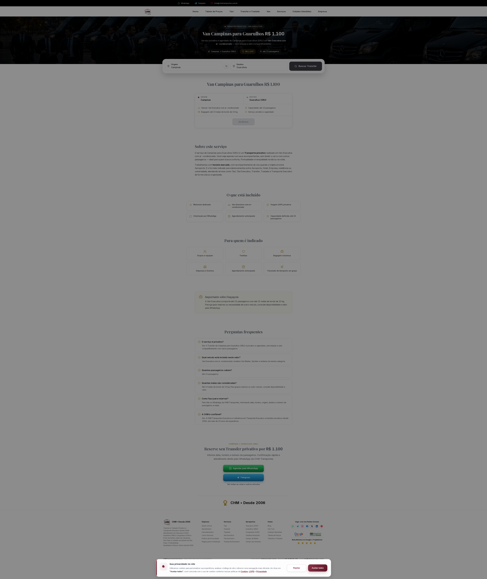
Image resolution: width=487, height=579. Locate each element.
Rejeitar (296, 568)
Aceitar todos (318, 568)
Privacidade (261, 571)
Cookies (244, 571)
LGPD (251, 571)
